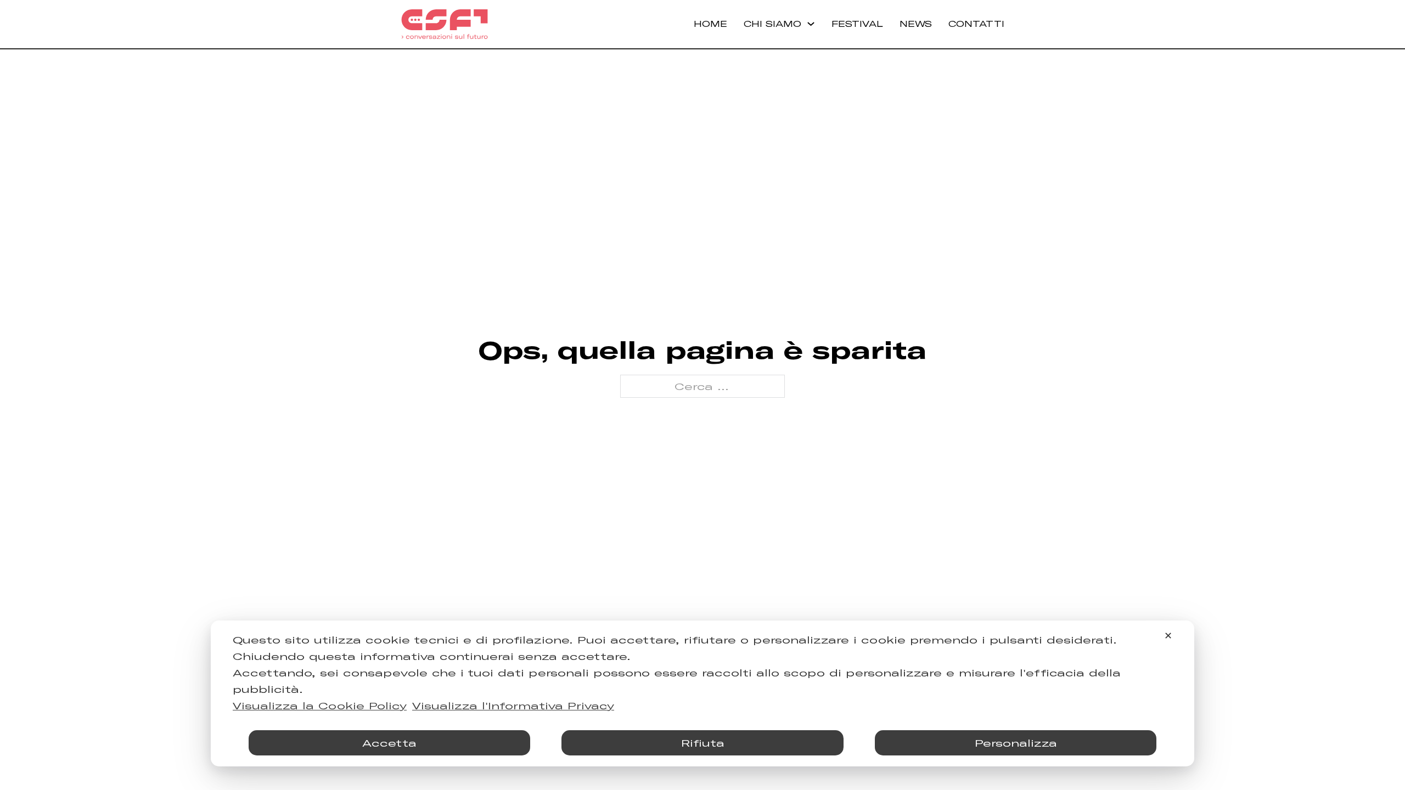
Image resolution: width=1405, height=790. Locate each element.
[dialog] (702, 693)
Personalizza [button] (1016, 743)
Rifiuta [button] (702, 743)
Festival (857, 24)
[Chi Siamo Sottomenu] (811, 24)
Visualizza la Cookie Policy (320, 705)
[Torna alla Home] (444, 24)
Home (710, 24)
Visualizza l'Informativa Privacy (513, 705)
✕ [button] (1168, 635)
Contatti (976, 24)
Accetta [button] (389, 743)
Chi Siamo (772, 24)
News (916, 24)
